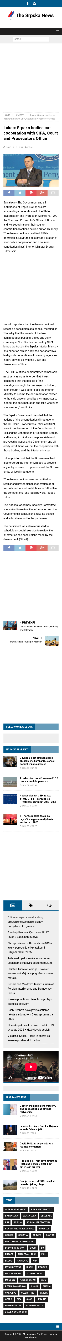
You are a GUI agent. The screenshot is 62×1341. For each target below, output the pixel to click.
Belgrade (46, 1216)
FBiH (43, 1254)
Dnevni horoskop (15, 1248)
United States (13, 1305)
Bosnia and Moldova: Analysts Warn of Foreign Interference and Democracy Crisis (31, 989)
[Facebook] (28, 3)
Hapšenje (22, 1261)
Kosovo (42, 1267)
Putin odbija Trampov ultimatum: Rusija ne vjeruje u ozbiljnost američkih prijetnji (39, 1163)
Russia (47, 1286)
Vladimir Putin (34, 1305)
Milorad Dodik (13, 1273)
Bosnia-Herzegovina (38, 1222)
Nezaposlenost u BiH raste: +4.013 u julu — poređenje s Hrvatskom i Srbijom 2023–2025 (38, 798)
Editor (30, 147)
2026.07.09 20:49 (29, 785)
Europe (9, 1254)
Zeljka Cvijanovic (16, 1312)
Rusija (34, 1286)
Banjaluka (11, 1216)
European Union (27, 1254)
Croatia (23, 1235)
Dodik (33, 1248)
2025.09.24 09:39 (29, 806)
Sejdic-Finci (28, 1293)
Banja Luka (29, 1216)
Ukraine (41, 1299)
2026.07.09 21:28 (29, 768)
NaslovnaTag (28, 1280)
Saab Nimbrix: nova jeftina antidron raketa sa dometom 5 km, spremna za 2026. (30, 1014)
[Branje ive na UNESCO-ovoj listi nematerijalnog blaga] (10, 1185)
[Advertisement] (31, 80)
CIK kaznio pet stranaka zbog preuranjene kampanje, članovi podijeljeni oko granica (37, 760)
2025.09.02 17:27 (29, 826)
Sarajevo (10, 1293)
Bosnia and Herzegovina (19, 1229)
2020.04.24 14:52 (29, 1116)
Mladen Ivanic (35, 1273)
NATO (43, 1280)
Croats (37, 1235)
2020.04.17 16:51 (29, 1133)
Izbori (29, 1267)
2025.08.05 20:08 (29, 1171)
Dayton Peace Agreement (20, 1241)
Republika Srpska (15, 1286)
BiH (7, 1222)
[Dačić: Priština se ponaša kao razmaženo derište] (10, 1146)
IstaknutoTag (13, 1267)
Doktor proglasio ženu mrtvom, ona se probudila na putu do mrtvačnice (38, 1108)
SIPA (19, 1299)
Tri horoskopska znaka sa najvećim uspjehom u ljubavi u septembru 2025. (37, 819)
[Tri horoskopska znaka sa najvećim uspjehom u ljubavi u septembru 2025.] (10, 819)
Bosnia (18, 1222)
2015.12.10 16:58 (14, 147)
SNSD (29, 1299)
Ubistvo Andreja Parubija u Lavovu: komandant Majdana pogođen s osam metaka (30, 974)
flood (8, 1261)
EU (42, 1248)
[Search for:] (31, 39)
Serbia (44, 1293)
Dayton (50, 1235)
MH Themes (31, 1337)
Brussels (44, 1229)
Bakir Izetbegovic (41, 1209)
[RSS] (34, 3)
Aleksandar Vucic (15, 1209)
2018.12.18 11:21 (29, 1150)
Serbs (8, 1299)
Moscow (10, 1280)
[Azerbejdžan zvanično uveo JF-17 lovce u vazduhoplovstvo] (10, 782)
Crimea (9, 1235)
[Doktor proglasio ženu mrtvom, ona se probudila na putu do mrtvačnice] (10, 1109)
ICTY (35, 1261)
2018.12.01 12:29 (29, 1188)
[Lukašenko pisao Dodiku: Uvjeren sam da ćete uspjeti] (10, 1130)
